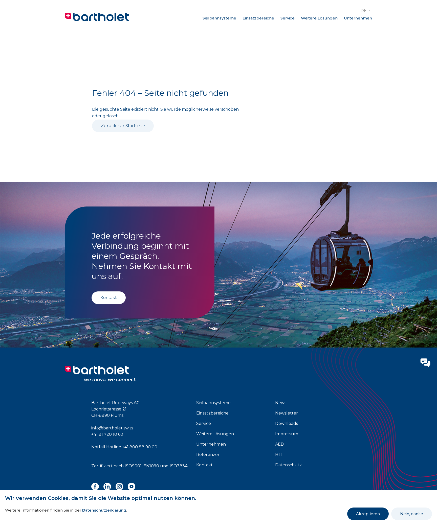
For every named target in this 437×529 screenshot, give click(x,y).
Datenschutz (288, 465)
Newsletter (286, 413)
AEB (279, 444)
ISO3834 (178, 466)
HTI (278, 454)
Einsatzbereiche (258, 18)
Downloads (286, 423)
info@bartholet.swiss (112, 428)
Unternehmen (358, 18)
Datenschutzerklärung (104, 510)
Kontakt (108, 297)
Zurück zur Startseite (123, 125)
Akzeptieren (368, 513)
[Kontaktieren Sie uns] (425, 362)
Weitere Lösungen (319, 18)
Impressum (286, 433)
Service (287, 18)
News (280, 402)
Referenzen (208, 454)
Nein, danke (411, 513)
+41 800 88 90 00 (139, 447)
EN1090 (151, 466)
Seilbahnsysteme (219, 18)
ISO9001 (133, 466)
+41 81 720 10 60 (107, 434)
